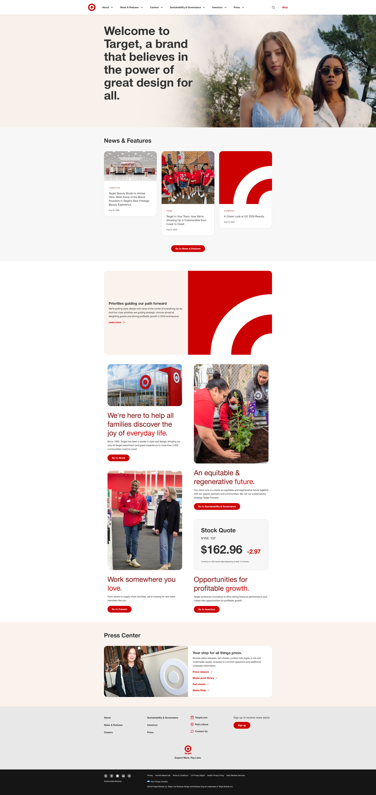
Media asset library (203, 678)
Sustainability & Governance (185, 7)
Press (237, 7)
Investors (217, 7)
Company (229, 211)
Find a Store (201, 724)
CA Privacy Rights (198, 775)
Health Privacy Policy (215, 775)
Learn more (115, 322)
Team (169, 211)
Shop (285, 7)
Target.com (201, 717)
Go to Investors (206, 609)
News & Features (129, 7)
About (105, 7)
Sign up (242, 725)
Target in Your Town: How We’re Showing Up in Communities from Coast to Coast (186, 220)
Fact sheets (199, 684)
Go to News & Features (188, 248)
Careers (154, 7)
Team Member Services (235, 775)
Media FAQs (199, 690)
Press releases (201, 671)
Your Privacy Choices (159, 781)
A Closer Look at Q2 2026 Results (244, 216)
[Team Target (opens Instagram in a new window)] (117, 776)
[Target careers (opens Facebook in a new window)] (111, 776)
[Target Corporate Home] (91, 7)
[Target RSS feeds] (129, 776)
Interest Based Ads (162, 775)
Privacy (150, 775)
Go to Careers (119, 609)
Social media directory (113, 781)
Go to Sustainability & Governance (217, 506)
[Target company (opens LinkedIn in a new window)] (123, 776)
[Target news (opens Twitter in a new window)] (106, 776)
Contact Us (201, 731)
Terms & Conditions (180, 775)
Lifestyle (114, 188)
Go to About (118, 457)
